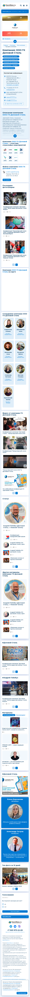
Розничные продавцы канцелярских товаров (11, 59)
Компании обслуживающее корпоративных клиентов (11, 62)
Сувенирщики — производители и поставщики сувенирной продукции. (11, 65)
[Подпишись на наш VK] (15, 926)
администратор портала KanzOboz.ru (15, 932)
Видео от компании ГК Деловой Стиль (13, 414)
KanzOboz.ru (6, 940)
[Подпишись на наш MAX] (19, 926)
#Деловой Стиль (9, 774)
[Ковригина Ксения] (8, 323)
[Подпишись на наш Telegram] (11, 926)
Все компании (21, 45)
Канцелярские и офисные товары (10, 6)
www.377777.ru (11, 97)
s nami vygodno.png (12, 172)
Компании (12, 45)
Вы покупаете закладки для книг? (12, 900)
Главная (6, 45)
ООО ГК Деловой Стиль (14, 115)
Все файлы (7, 180)
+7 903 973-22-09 (15, 930)
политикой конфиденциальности (10, 975)
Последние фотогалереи (8, 186)
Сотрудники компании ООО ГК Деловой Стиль (15, 315)
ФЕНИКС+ (5, 897)
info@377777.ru (11, 100)
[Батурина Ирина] (20, 346)
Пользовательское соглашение (11, 970)
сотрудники (10, 89)
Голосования (8, 895)
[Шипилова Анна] (8, 346)
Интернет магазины (9, 68)
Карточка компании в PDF (14, 103)
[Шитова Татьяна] (20, 369)
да (5, 904)
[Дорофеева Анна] (20, 323)
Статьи (6, 499)
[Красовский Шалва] (8, 391)
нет (5, 906)
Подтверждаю (22, 993)
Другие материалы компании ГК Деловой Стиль (12, 574)
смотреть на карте (12, 85)
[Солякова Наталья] (8, 369)
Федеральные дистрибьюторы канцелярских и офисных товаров (11, 56)
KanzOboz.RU (7, 916)
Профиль (7, 39)
